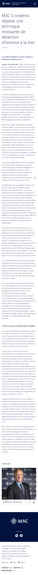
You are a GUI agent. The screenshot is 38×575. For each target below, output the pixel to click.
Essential (6, 562)
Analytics (14, 562)
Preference (22, 562)
